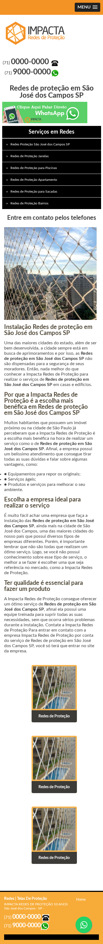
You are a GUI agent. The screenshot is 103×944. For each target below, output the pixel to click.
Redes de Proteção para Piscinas (33, 168)
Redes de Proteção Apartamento (33, 179)
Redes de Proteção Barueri (37, 33)
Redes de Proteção (54, 716)
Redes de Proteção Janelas (29, 156)
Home (81, 899)
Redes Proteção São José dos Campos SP (40, 144)
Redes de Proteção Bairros (29, 203)
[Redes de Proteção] (54, 687)
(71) (27, 63)
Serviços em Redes (51, 132)
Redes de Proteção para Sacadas (33, 191)
